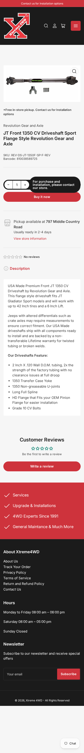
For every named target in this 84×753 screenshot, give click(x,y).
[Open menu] (76, 26)
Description (20, 268)
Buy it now (42, 197)
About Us (10, 561)
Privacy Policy (14, 572)
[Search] (46, 26)
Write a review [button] (42, 466)
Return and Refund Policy (23, 584)
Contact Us (12, 589)
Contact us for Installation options (42, 3)
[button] (13, 257)
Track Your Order (17, 567)
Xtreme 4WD (34, 700)
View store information (30, 238)
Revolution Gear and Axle (23, 125)
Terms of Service (17, 578)
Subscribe (68, 674)
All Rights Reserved (57, 700)
